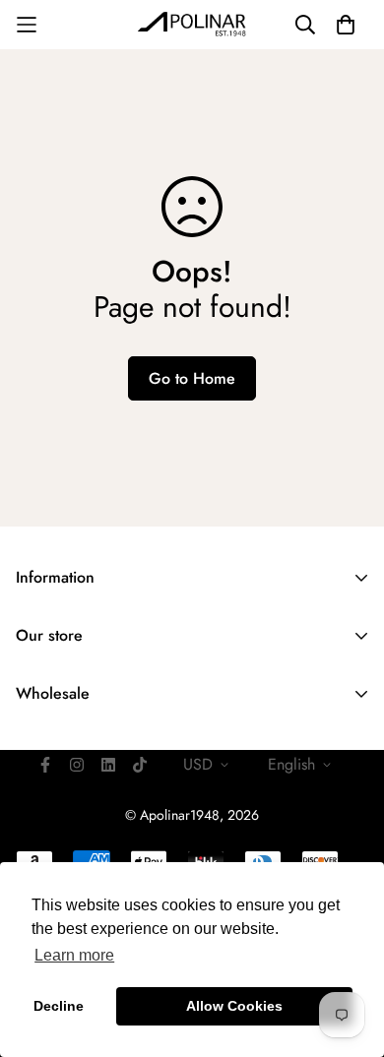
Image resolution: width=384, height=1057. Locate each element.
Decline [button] (58, 1006)
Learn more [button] (74, 955)
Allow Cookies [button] (234, 1006)
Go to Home (192, 378)
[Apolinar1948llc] (192, 24)
